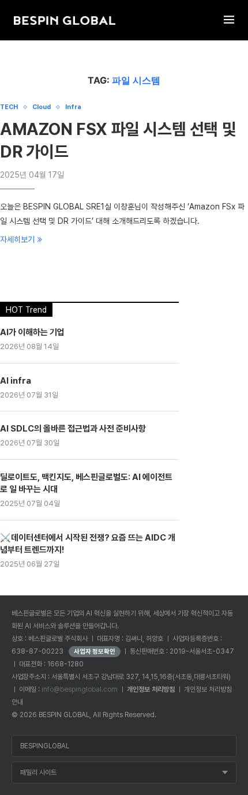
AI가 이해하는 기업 (32, 332)
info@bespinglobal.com (80, 689)
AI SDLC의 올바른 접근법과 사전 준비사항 (73, 428)
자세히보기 (17, 239)
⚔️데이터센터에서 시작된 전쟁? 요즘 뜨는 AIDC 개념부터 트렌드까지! (87, 543)
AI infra (15, 381)
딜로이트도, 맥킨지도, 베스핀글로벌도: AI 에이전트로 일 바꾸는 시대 (86, 483)
